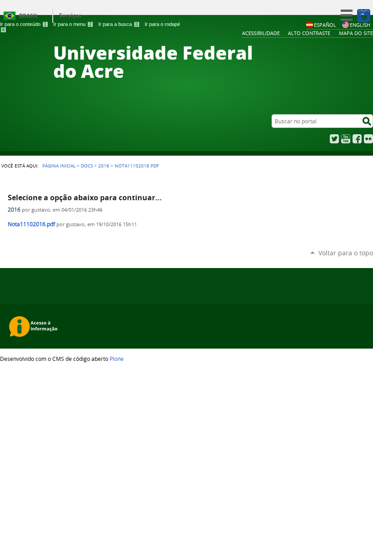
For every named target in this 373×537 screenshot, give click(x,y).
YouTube (345, 138)
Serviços (70, 15)
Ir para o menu (72, 24)
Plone (117, 358)
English (360, 24)
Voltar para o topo (345, 252)
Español (325, 24)
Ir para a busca (118, 24)
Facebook (357, 138)
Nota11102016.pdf (31, 224)
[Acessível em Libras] (363, 15)
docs (87, 165)
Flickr (368, 138)
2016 (103, 165)
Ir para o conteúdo (23, 24)
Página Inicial (59, 165)
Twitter (334, 138)
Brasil (28, 16)
